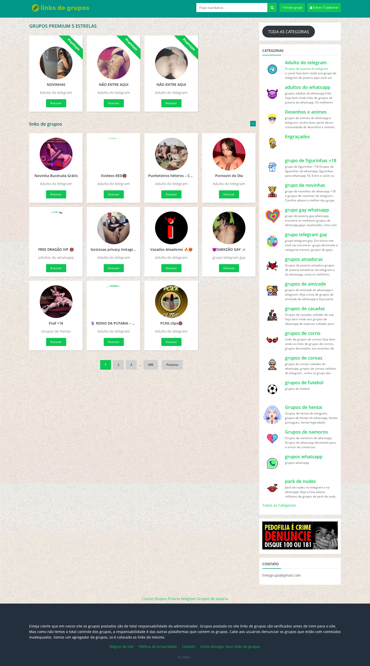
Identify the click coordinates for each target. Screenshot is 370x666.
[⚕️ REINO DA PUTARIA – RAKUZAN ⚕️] (113, 301)
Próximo (172, 365)
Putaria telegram (182, 598)
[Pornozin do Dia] (229, 154)
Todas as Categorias (279, 505)
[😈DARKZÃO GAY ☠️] (229, 228)
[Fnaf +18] (56, 301)
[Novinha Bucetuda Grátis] (56, 154)
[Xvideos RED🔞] (113, 154)
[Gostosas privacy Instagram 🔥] (113, 228)
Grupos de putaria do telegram (306, 68)
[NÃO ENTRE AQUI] (113, 59)
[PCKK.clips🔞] (171, 301)
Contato (188, 646)
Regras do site (122, 646)
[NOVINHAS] (56, 59)
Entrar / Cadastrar (325, 7)
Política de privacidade (158, 646)
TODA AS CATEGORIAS (288, 31)
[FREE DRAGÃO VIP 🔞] (56, 228)
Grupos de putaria (212, 598)
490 (150, 365)
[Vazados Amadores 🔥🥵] (171, 228)
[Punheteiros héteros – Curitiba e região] (171, 154)
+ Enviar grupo (292, 7)
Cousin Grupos (154, 598)
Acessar (56, 103)
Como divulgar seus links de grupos (230, 646)
